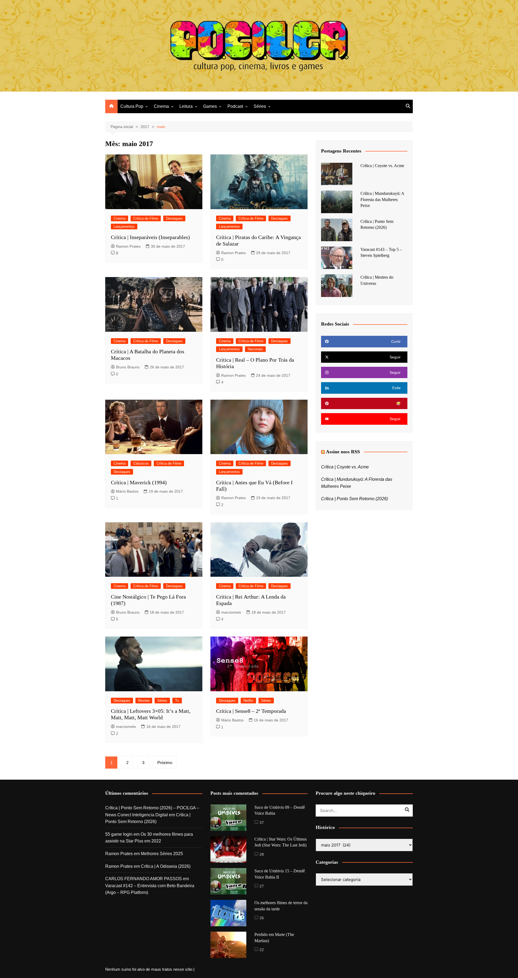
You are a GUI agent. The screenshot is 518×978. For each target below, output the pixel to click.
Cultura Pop (131, 106)
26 (262, 918)
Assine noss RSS (343, 451)
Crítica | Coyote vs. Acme (382, 165)
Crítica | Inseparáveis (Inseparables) (150, 237)
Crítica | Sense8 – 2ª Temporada (251, 711)
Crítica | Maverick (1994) (139, 482)
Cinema (161, 106)
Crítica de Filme (145, 218)
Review (143, 701)
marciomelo (231, 612)
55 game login (118, 834)
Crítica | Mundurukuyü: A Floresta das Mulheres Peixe (382, 199)
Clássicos (141, 463)
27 (262, 886)
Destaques (174, 218)
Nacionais (255, 349)
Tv (177, 701)
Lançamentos (124, 226)
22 (262, 950)
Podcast (235, 106)
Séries (260, 106)
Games (210, 106)
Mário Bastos (127, 491)
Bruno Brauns (127, 367)
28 (262, 854)
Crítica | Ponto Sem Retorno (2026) (354, 498)
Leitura (186, 106)
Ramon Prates (128, 246)
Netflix (248, 701)
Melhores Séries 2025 (162, 853)
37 (262, 822)
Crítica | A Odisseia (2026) (165, 866)
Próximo (164, 762)
